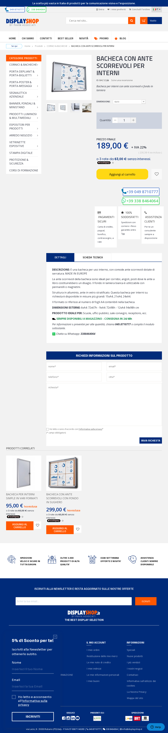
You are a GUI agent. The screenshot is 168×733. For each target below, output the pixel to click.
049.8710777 (95, 729)
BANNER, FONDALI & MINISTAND (22, 105)
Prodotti (39, 46)
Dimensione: (103, 101)
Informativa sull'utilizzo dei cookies (141, 683)
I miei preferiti (118, 9)
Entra (101, 9)
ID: (97, 80)
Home (12, 38)
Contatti (46, 38)
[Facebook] (64, 717)
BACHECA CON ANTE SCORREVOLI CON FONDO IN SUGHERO (62, 498)
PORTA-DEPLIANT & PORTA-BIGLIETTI (21, 73)
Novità (83, 38)
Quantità (105, 120)
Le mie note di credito (98, 662)
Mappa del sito (135, 698)
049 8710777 (17, 9)
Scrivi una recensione (122, 80)
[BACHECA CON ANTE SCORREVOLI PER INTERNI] (51, 107)
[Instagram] (68, 717)
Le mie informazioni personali (102, 674)
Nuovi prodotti (135, 656)
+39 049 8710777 (142, 191)
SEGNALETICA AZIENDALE (18, 94)
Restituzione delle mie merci (101, 656)
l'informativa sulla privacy (90, 429)
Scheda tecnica (93, 257)
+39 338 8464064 (142, 200)
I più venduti (133, 662)
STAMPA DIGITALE (20, 153)
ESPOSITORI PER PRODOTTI (19, 126)
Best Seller (65, 38)
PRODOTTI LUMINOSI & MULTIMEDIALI (23, 116)
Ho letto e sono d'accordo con (76, 429)
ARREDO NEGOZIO (20, 135)
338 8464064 (38, 9)
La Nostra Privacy (136, 691)
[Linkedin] (73, 717)
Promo (104, 38)
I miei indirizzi (93, 668)
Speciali (131, 649)
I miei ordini (92, 649)
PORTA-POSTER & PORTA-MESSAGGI (20, 84)
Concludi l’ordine (141, 9)
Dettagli (60, 257)
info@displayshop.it (132, 729)
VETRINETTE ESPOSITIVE (17, 144)
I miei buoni (92, 681)
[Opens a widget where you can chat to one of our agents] (156, 727)
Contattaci (132, 674)
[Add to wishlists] (37, 525)
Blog (123, 38)
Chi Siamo (28, 38)
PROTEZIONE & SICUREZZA (18, 161)
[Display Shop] (23, 23)
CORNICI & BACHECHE (57, 46)
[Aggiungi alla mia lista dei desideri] (156, 174)
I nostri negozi (134, 668)
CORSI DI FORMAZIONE (23, 170)
